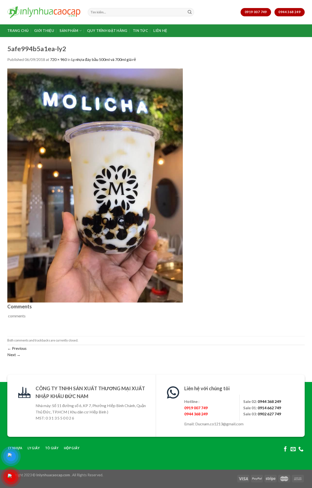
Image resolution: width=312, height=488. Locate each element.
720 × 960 (58, 59)
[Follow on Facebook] (285, 449)
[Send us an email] (293, 449)
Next (13, 354)
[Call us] (300, 449)
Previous (17, 348)
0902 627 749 (269, 413)
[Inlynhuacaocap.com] (43, 12)
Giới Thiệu (44, 31)
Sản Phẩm (68, 31)
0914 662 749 (269, 407)
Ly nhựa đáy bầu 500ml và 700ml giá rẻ (103, 59)
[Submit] (189, 12)
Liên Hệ (160, 31)
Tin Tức (140, 31)
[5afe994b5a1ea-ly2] (95, 185)
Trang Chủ (18, 31)
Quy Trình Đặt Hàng (107, 31)
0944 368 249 (269, 401)
